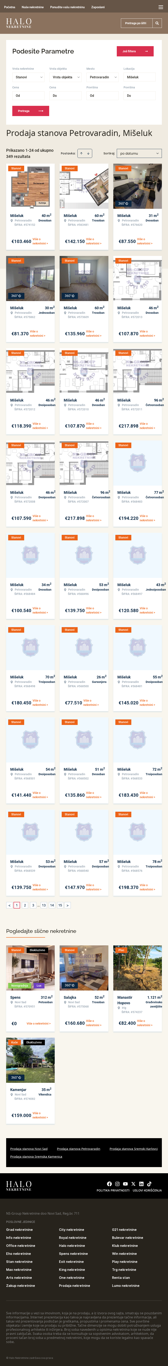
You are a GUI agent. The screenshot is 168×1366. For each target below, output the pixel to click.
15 (60, 905)
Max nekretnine (19, 1270)
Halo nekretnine (72, 1246)
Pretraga (24, 111)
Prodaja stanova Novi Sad (29, 1149)
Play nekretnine (124, 1262)
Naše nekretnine (33, 7)
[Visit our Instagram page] (117, 1183)
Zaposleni (98, 7)
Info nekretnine (18, 1238)
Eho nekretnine (18, 1254)
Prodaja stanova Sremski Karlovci (134, 1149)
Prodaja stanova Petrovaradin (78, 1149)
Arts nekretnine (19, 1278)
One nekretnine (71, 1278)
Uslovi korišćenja (147, 1190)
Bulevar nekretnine (127, 1238)
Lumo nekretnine (126, 1286)
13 (44, 905)
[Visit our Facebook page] (109, 1183)
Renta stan (121, 1278)
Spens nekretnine (73, 1254)
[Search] (157, 23)
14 (52, 905)
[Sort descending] (88, 153)
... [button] (38, 905)
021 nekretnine (124, 1230)
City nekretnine (71, 1230)
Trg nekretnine (124, 1270)
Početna (9, 7)
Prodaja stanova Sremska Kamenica (36, 1156)
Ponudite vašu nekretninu (67, 7)
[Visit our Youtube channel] (125, 1183)
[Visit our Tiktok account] (149, 1183)
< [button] (9, 905)
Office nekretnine (20, 1246)
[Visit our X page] (133, 1183)
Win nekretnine (124, 1254)
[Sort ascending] (81, 153)
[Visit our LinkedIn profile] (141, 1183)
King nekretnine (72, 1270)
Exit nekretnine (71, 1262)
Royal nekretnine (72, 1238)
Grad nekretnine (19, 1230)
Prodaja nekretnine (74, 1286)
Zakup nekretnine (20, 1286)
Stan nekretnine (19, 1262)
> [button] (67, 905)
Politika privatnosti (113, 1190)
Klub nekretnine (125, 1246)
